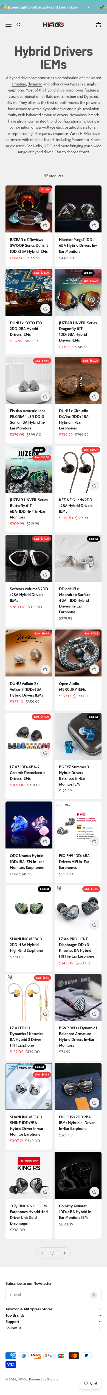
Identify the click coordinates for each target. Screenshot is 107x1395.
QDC (48, 145)
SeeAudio (34, 145)
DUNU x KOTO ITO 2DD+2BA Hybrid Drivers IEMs (26, 328)
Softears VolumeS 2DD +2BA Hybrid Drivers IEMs (29, 594)
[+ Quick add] (45, 225)
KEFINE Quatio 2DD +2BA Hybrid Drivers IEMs (75, 505)
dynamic (35, 84)
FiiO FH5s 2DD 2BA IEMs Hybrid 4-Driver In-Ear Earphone (77, 1122)
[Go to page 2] (64, 1253)
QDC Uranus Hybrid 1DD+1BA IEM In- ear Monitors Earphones (27, 861)
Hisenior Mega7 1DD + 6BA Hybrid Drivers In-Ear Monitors (78, 245)
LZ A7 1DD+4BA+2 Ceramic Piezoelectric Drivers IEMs (27, 772)
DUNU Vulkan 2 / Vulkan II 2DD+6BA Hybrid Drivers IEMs (26, 689)
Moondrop (80, 139)
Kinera (96, 139)
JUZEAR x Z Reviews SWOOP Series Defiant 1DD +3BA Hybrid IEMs (29, 245)
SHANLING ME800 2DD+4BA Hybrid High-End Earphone (26, 944)
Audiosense (15, 145)
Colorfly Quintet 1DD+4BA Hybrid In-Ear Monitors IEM (76, 1211)
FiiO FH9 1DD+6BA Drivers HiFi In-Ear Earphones (74, 861)
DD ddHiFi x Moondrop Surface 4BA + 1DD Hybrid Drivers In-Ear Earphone (74, 600)
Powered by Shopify (43, 1379)
